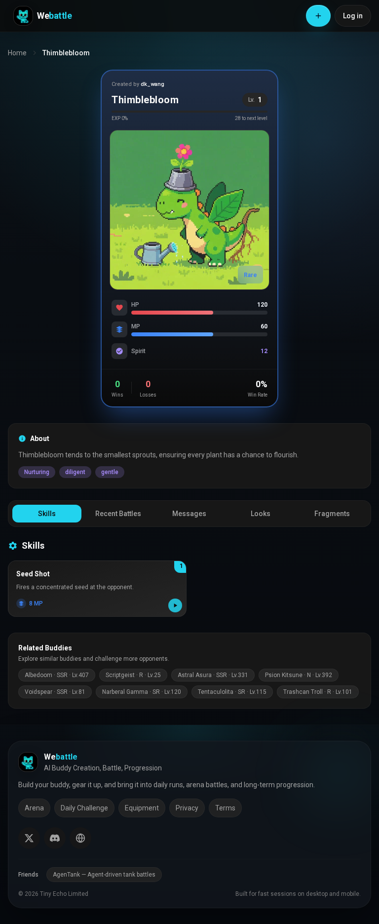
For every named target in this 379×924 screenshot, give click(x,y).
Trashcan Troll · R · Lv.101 (317, 691)
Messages (189, 514)
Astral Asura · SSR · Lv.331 (213, 675)
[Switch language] (80, 838)
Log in (353, 16)
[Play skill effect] (175, 605)
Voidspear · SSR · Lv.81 (55, 691)
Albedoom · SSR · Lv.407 (57, 675)
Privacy (187, 808)
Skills (47, 514)
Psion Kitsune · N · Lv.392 (298, 675)
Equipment (142, 808)
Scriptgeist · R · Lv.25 (133, 675)
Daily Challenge (84, 808)
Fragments (332, 514)
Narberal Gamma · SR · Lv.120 (141, 691)
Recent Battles (118, 514)
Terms (225, 808)
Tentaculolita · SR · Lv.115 (232, 691)
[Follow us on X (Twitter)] (29, 838)
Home (17, 53)
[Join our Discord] (55, 838)
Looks (260, 514)
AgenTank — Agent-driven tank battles (104, 874)
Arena (34, 808)
